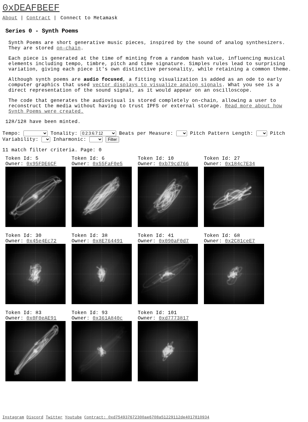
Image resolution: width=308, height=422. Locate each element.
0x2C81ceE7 (240, 241)
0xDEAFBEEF (31, 8)
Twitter (54, 417)
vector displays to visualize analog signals (157, 85)
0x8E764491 (108, 241)
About (9, 18)
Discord (34, 417)
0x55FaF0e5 (108, 164)
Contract (38, 18)
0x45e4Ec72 (41, 241)
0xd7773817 (174, 318)
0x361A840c (108, 318)
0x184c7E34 (240, 164)
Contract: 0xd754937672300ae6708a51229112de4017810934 (146, 417)
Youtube (73, 417)
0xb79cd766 (174, 164)
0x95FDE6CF (41, 164)
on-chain (69, 48)
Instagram (13, 417)
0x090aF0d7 (174, 241)
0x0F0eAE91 (41, 318)
